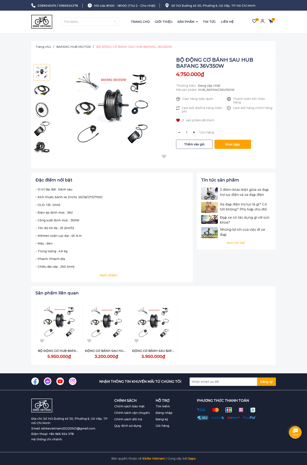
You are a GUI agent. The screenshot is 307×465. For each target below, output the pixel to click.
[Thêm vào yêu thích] (165, 157)
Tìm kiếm (163, 406)
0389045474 (47, 6)
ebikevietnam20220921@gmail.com (68, 428)
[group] (112, 110)
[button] (41, 161)
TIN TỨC (209, 22)
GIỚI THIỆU (163, 22)
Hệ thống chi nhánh (46, 439)
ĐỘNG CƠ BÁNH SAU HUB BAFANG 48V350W (120, 351)
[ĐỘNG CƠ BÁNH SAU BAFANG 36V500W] (153, 323)
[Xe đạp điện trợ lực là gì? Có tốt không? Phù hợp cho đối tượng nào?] (209, 207)
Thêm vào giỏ (194, 144)
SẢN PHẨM (186, 22)
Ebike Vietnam (153, 458)
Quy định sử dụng (127, 426)
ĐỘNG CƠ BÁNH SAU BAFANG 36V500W (163, 351)
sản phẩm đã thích (198, 120)
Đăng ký (266, 382)
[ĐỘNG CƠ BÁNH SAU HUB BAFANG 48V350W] (106, 323)
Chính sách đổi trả (128, 419)
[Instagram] (72, 381)
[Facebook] (35, 381)
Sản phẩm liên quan (57, 292)
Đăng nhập (164, 413)
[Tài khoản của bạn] (262, 22)
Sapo (192, 458)
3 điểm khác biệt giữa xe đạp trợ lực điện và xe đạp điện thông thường (244, 192)
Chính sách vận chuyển (132, 413)
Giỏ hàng (162, 426)
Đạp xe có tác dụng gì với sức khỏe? (244, 219)
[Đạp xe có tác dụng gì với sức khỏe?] (209, 220)
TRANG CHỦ (140, 22)
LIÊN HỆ (227, 22)
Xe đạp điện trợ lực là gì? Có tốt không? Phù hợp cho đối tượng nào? (243, 207)
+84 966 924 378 (61, 434)
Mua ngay (232, 144)
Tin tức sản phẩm (220, 179)
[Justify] (115, 22)
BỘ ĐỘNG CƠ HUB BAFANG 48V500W (67, 351)
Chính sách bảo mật (129, 406)
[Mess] (47, 381)
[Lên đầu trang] (295, 445)
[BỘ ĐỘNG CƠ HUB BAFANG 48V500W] (59, 323)
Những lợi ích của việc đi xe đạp (242, 232)
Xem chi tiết (236, 243)
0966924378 (68, 6)
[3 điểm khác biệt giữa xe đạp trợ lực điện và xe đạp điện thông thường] (209, 193)
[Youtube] (60, 381)
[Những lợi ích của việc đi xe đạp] (209, 232)
